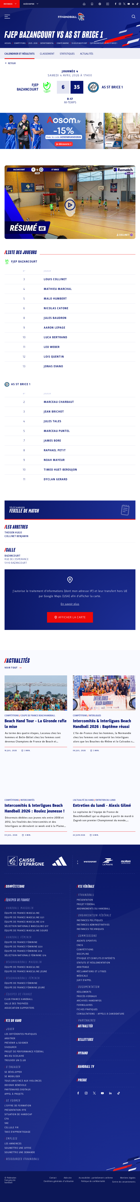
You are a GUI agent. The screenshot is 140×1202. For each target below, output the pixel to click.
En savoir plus (70, 604)
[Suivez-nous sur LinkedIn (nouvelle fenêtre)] (133, 4)
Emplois (12, 1138)
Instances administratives (93, 924)
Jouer (10, 1029)
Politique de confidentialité (93, 1181)
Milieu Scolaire (14, 1056)
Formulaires (85, 1005)
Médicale (82, 976)
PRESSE (82, 1080)
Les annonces (13, 1143)
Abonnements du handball (93, 908)
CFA (7, 1118)
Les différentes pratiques (21, 1034)
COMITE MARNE (63, 43)
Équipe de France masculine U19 (24, 922)
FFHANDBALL (86, 895)
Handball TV (86, 1067)
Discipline (83, 954)
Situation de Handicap (18, 1114)
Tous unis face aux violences (23, 1081)
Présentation (85, 900)
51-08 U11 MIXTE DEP (79, 43)
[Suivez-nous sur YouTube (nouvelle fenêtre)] (129, 4)
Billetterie (85, 1040)
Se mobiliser (12, 1076)
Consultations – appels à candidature (100, 1014)
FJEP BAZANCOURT (27, 87)
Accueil (8, 43)
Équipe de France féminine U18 (23, 951)
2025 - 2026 (32, 43)
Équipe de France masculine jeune (26, 971)
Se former (13, 1100)
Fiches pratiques (87, 1009)
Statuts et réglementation (93, 962)
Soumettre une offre (18, 1148)
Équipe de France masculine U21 (24, 917)
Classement (47, 53)
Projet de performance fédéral (24, 1051)
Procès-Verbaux (87, 996)
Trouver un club (15, 1060)
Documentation (89, 987)
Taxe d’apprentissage (17, 1132)
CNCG (80, 945)
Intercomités (27, 800)
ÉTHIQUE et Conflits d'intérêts (96, 958)
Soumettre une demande (20, 1152)
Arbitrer (10, 1038)
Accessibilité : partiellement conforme (96, 1178)
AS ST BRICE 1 (112, 87)
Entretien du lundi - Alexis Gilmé (102, 805)
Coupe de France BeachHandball (38, 715)
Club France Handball (19, 999)
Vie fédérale (86, 886)
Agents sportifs (87, 941)
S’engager (13, 1067)
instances (8, 4)
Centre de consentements (123, 1182)
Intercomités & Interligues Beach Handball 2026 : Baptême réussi (102, 723)
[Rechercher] (133, 16)
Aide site (67, 1178)
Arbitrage (83, 967)
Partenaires (87, 1020)
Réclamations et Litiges (91, 971)
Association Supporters (19, 1008)
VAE (7, 1123)
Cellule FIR (12, 1127)
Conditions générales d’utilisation (59, 1181)
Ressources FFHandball (23, 1159)
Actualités (86, 53)
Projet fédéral (86, 904)
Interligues (95, 715)
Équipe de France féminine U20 (24, 946)
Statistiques (67, 53)
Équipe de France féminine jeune (25, 987)
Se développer (13, 1072)
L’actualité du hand (83, 800)
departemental (47, 43)
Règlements (84, 992)
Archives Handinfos (89, 1000)
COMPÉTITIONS (85, 949)
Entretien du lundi (105, 800)
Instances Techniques (90, 929)
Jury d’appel (84, 980)
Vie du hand (14, 1021)
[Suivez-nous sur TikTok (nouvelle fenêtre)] (137, 4)
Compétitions (20, 43)
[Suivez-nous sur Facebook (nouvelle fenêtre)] (115, 4)
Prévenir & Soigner (16, 1043)
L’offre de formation (18, 1105)
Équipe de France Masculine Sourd (26, 930)
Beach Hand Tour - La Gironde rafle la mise (36, 723)
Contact (53, 1178)
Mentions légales (127, 1178)
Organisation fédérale (94, 915)
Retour (12, 63)
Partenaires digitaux (18, 1089)
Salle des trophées (16, 1003)
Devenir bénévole (15, 1085)
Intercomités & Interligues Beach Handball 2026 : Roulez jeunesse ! (35, 808)
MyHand (83, 1053)
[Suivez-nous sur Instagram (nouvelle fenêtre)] (120, 4)
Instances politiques (90, 920)
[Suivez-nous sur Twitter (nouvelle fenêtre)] (124, 4)
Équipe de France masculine (22, 913)
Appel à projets (14, 1094)
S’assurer (11, 1047)
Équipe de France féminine (21, 942)
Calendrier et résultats (19, 53)
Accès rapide (28, 4)
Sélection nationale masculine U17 (27, 926)
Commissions (87, 935)
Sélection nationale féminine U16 (25, 955)
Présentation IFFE (15, 1110)
